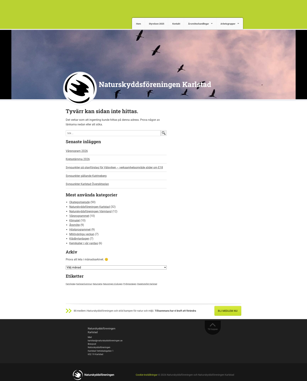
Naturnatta (97, 284)
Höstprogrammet (80, 229)
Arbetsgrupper (227, 23)
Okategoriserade (79, 202)
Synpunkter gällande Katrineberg (86, 176)
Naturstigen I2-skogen (113, 284)
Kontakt (176, 23)
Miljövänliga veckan (81, 234)
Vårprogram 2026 (77, 151)
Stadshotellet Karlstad (147, 284)
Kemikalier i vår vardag (83, 243)
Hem (138, 23)
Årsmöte (74, 225)
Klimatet (74, 220)
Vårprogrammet (79, 216)
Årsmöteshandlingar (198, 23)
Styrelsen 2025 (156, 23)
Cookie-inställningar (147, 374)
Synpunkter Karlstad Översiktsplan (87, 184)
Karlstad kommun (84, 284)
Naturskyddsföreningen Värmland (90, 211)
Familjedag (71, 284)
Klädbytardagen (79, 238)
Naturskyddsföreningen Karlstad (155, 84)
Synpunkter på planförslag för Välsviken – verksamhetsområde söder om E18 (114, 167)
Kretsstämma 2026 (78, 159)
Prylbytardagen (129, 284)
